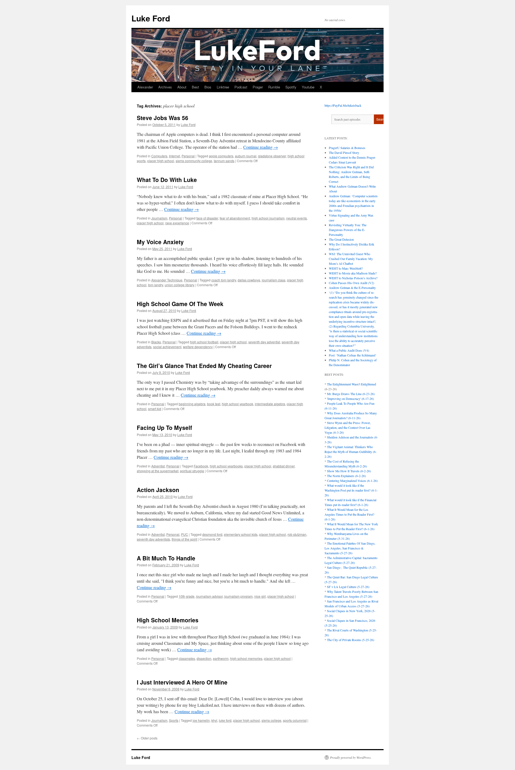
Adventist (158, 466)
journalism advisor (209, 596)
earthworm (221, 658)
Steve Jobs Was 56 (162, 118)
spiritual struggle (192, 470)
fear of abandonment (235, 218)
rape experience (177, 223)
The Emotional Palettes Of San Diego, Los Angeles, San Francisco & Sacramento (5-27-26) (350, 548)
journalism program (238, 596)
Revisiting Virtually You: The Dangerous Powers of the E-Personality (347, 230)
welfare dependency (198, 346)
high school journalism (268, 218)
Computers (159, 156)
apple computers (221, 156)
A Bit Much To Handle (166, 558)
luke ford (225, 720)
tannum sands (224, 160)
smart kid (154, 408)
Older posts (147, 738)
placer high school (160, 160)
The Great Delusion (341, 239)
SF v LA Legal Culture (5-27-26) (348, 587)
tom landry (155, 284)
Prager (258, 87)
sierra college (271, 720)
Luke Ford (150, 18)
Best (195, 87)
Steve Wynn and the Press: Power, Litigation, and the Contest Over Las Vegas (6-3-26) (348, 427)
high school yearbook (237, 403)
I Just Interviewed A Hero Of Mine (182, 682)
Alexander (145, 87)
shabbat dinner (284, 466)
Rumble (274, 87)
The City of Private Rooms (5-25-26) (350, 640)
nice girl (260, 596)
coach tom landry (223, 280)
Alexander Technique (166, 280)
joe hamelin (201, 720)
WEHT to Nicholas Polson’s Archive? (353, 278)
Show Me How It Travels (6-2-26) (349, 471)
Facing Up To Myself (164, 427)
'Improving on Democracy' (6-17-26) (350, 398)
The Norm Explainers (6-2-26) (346, 476)
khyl (214, 720)
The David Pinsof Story (344, 152)
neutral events (296, 218)
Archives (165, 87)
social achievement (167, 346)
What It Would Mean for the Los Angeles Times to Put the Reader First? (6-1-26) (349, 514)
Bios (207, 87)
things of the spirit (184, 539)
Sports (173, 720)
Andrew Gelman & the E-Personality (352, 287)
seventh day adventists (153, 539)
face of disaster (207, 218)
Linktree (223, 87)
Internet (174, 156)
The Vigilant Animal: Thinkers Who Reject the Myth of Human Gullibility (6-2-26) (351, 452)
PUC (184, 534)
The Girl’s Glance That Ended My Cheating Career (204, 366)
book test (213, 403)
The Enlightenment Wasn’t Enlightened (351, 384)
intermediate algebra (270, 403)
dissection (204, 658)
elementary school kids (241, 534)
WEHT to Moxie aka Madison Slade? (353, 273)
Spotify (290, 87)
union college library (179, 284)
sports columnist (295, 720)
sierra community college (194, 160)
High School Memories (167, 620)
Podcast (240, 87)
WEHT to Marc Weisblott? (346, 268)
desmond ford (212, 534)
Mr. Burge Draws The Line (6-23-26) (351, 394)
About (181, 87)
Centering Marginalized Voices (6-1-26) (352, 480)
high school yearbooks (226, 466)
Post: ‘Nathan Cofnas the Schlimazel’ (352, 355)
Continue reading (260, 147)
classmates (187, 658)
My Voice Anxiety (160, 242)
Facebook (201, 466)
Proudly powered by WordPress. (350, 757)
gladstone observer (272, 156)
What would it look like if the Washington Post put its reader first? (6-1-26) (351, 490)
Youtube (308, 87)
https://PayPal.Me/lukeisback (343, 105)
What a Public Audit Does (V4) (349, 350)
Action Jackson (158, 490)
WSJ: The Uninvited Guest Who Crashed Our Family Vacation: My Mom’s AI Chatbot (351, 259)
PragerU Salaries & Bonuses (347, 148)
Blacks (156, 342)
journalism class (273, 280)
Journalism (159, 218)
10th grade (186, 596)
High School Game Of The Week (180, 304)
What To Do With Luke (167, 180)
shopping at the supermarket (157, 470)
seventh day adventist (264, 342)
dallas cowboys (249, 280)
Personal (188, 156)
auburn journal (245, 156)
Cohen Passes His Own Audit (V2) (351, 283)
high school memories (246, 658)
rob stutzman (297, 534)
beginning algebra (192, 403)
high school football (204, 342)
